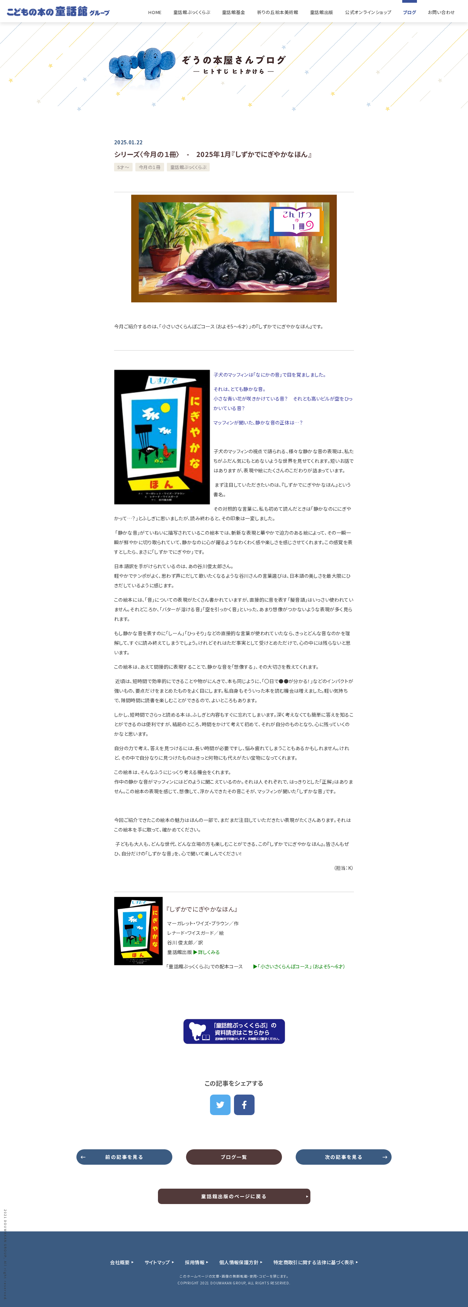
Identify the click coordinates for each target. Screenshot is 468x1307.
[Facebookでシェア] (244, 1105)
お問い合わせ (441, 12)
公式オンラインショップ (368, 12)
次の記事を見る (344, 1156)
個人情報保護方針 (239, 1262)
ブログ (409, 12)
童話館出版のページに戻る (234, 1196)
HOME (155, 12)
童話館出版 (321, 12)
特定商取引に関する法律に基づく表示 (313, 1262)
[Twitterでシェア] (220, 1105)
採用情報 (195, 1262)
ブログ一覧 (234, 1156)
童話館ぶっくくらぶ (191, 12)
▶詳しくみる (206, 952)
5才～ (123, 167)
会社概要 (120, 1262)
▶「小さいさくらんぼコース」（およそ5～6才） (299, 966)
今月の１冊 (150, 167)
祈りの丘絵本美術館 (277, 12)
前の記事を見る (124, 1156)
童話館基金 (233, 12)
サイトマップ (157, 1262)
